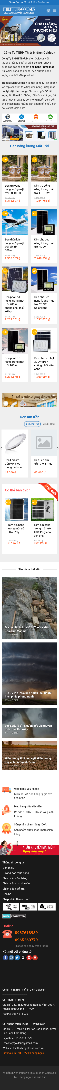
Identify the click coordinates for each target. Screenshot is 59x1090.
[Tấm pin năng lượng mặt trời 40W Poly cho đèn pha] (42, 509)
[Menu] (55, 11)
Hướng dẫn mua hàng (15, 873)
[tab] (32, 424)
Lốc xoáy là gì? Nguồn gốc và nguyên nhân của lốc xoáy (28, 727)
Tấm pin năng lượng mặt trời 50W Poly (16, 528)
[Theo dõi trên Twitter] (17, 958)
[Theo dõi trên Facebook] (5, 958)
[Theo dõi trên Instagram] (11, 958)
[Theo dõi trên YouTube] (35, 958)
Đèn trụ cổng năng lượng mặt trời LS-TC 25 (44, 189)
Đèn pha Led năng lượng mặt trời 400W (44, 243)
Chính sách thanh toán (16, 883)
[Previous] (4, 523)
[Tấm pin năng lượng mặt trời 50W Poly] (16, 509)
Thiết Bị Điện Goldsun (42, 1072)
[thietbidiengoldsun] (18, 11)
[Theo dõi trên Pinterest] (29, 958)
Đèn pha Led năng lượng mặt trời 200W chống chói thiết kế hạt (15, 304)
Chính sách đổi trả (13, 888)
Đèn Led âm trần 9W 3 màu (43, 461)
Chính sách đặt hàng (14, 878)
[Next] (54, 523)
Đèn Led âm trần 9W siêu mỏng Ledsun (13, 463)
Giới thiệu (8, 867)
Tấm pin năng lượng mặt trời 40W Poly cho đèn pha (42, 530)
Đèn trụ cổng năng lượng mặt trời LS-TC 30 (14, 189)
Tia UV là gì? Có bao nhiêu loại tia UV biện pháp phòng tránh (28, 694)
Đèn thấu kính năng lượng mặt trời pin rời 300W (14, 245)
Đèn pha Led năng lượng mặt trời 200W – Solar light (44, 302)
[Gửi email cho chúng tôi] (23, 958)
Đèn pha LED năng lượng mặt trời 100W (14, 361)
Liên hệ (6, 894)
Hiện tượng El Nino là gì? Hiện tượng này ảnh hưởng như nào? (28, 760)
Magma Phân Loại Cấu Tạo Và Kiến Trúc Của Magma (27, 629)
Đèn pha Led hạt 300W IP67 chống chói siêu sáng (44, 363)
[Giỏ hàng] (48, 10)
